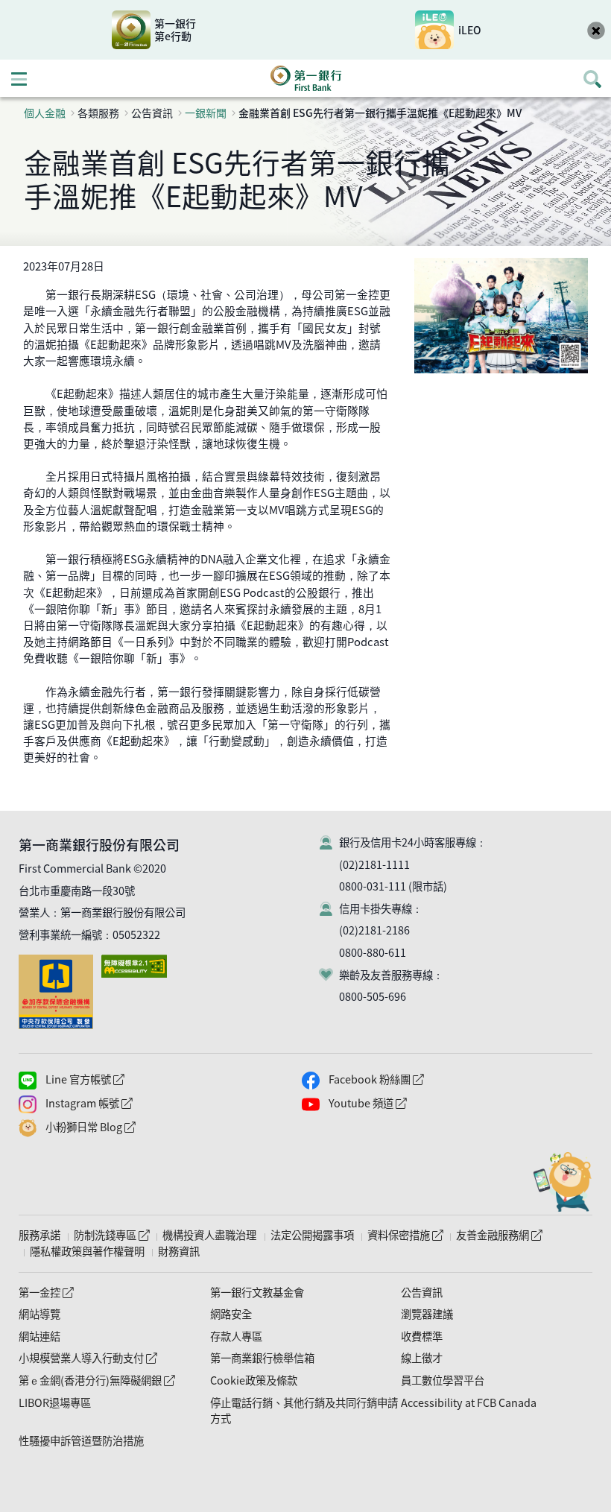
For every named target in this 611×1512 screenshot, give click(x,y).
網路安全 (231, 1314)
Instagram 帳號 (119, 1103)
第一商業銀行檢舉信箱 (262, 1358)
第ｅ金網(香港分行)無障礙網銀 (96, 1380)
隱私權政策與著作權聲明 (87, 1251)
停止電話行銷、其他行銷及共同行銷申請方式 (304, 1410)
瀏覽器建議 (427, 1314)
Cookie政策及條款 (253, 1380)
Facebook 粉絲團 (407, 1079)
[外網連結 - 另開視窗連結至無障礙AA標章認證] (137, 962)
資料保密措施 (405, 1235)
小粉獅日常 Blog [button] (121, 1127)
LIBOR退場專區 (55, 1402)
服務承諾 (39, 1235)
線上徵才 (422, 1358)
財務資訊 (179, 1251)
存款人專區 (236, 1336)
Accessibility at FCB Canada (468, 1402)
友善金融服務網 (499, 1235)
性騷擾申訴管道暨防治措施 (81, 1440)
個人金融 (45, 112)
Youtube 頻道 (398, 1103)
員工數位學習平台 (442, 1380)
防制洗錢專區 (111, 1235)
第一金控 (46, 1292)
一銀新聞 (206, 112)
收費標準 (422, 1336)
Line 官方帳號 (115, 1079)
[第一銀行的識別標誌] (305, 78)
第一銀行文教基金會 (257, 1292)
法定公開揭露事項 (312, 1235)
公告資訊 (422, 1292)
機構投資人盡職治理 (209, 1235)
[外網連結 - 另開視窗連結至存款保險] (59, 962)
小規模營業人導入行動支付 (87, 1358)
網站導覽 (39, 1314)
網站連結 (39, 1336)
